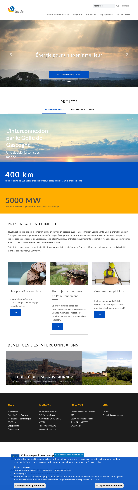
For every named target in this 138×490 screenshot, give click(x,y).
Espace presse (123, 14)
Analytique (21, 473)
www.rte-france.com (47, 429)
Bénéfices (91, 14)
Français (125, 6)
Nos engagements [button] (67, 74)
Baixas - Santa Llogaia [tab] (82, 109)
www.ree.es (76, 426)
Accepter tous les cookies (109, 485)
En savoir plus (94, 462)
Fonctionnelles (23, 467)
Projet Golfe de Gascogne (18, 415)
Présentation (13, 412)
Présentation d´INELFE (58, 14)
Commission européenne (113, 415)
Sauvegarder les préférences (29, 485)
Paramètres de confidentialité (69, 454)
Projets (77, 14)
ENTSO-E (107, 412)
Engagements (106, 14)
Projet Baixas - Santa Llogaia (19, 419)
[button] (10, 53)
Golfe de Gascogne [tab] (54, 109)
